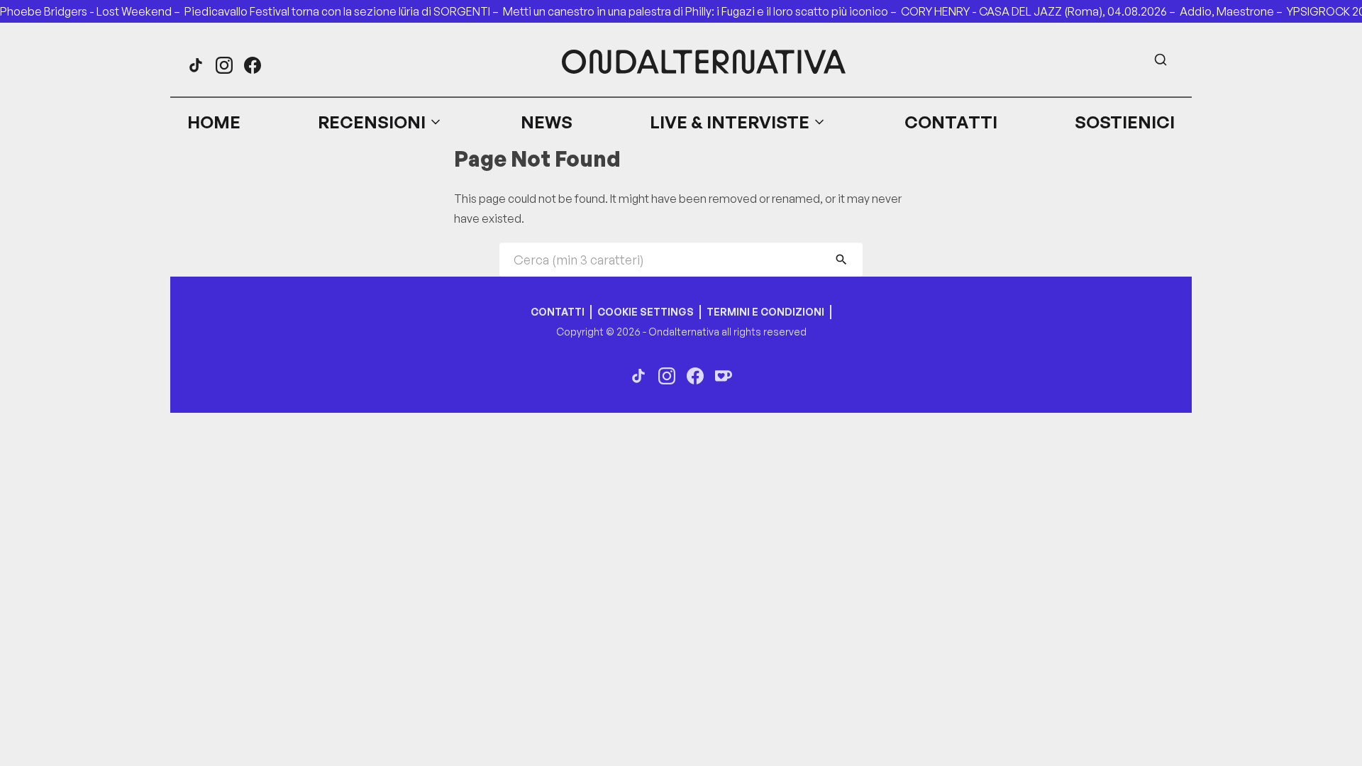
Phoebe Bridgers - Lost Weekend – (92, 11)
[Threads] (195, 65)
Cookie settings (645, 312)
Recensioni (372, 122)
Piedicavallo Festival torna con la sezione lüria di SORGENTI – (343, 11)
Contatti (950, 122)
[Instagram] (224, 65)
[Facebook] (252, 65)
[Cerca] (1160, 59)
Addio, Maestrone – (1233, 11)
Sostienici (1125, 122)
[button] (380, 122)
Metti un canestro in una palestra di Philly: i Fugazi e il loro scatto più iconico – (702, 11)
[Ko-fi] (723, 375)
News (546, 122)
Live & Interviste (729, 122)
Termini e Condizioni (765, 312)
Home (213, 122)
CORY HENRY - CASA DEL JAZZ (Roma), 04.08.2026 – (1040, 11)
